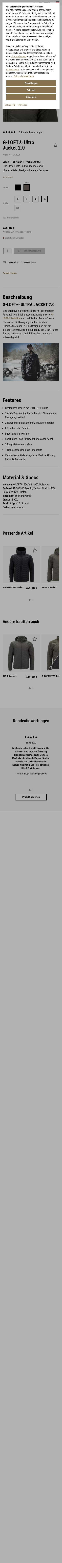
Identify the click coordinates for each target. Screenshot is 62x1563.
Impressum (22, 105)
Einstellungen (12, 69)
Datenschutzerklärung (24, 76)
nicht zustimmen (18, 56)
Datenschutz (10, 105)
